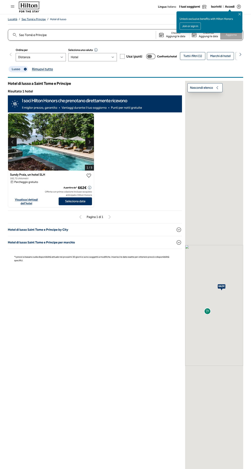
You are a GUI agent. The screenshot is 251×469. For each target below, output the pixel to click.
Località (12, 19)
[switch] (150, 56)
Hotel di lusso (58, 19)
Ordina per (22, 50)
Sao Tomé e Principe (34, 19)
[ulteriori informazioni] (89, 187)
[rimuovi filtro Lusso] (25, 69)
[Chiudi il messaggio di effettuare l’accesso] (239, 14)
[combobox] (81, 34)
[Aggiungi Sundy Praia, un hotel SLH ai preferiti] (89, 176)
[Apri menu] (12, 6)
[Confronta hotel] (151, 56)
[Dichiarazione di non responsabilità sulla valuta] (96, 50)
